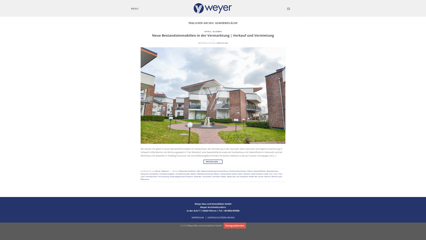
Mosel (216, 174)
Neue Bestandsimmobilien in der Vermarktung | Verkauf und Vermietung (213, 35)
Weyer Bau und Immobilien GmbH (240, 176)
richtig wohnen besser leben (231, 174)
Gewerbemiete (272, 171)
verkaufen (198, 176)
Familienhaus (222, 171)
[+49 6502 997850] (293, 9)
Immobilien (153, 174)
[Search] (299, 8)
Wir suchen (259, 176)
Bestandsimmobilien (188, 171)
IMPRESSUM (198, 217)
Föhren (250, 171)
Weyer (223, 176)
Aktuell (207, 31)
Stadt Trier (268, 174)
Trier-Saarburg (163, 176)
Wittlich (267, 176)
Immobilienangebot (167, 174)
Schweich (247, 174)
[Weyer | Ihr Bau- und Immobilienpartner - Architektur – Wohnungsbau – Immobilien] (213, 8)
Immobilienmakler (183, 174)
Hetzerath (145, 174)
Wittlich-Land (276, 176)
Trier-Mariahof (151, 176)
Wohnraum (145, 179)
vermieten (216, 176)
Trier (275, 174)
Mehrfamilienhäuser (205, 174)
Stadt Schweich (257, 174)
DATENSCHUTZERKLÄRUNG (221, 217)
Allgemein (217, 31)
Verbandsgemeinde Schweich (181, 176)
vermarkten (207, 176)
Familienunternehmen (237, 171)
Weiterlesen (213, 162)
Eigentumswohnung (208, 171)
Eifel (198, 171)
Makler (193, 174)
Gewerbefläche (260, 171)
